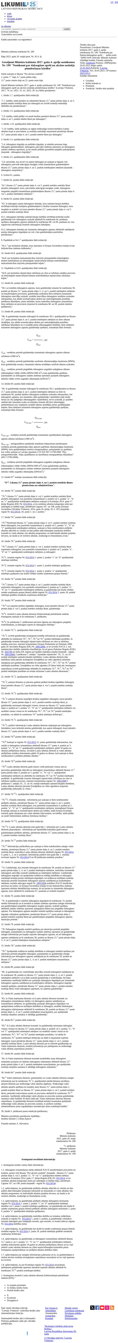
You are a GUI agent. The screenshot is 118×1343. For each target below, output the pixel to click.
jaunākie (11, 21)
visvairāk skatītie (14, 19)
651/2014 (27, 504)
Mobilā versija (71, 1308)
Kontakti (49, 1318)
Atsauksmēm (51, 1313)
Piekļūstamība (71, 1318)
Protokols (90, 86)
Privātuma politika (73, 1313)
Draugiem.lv (12, 1300)
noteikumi (90, 63)
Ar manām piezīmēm (16, 1285)
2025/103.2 (85, 73)
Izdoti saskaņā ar (93, 83)
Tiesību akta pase (88, 45)
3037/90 (8, 652)
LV (112, 2)
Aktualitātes (50, 1310)
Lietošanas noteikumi (74, 1310)
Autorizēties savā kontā (11, 34)
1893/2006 (40, 646)
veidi (9, 13)
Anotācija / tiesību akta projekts (100, 88)
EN (116, 2)
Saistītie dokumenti (88, 76)
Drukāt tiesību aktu (15, 1290)
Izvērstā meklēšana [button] (9, 32)
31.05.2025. (85, 68)
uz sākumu (6, 26)
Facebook (11, 1298)
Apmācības (50, 1316)
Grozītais (90, 80)
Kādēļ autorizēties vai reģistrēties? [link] (16, 39)
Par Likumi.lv (51, 1308)
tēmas (9, 16)
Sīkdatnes (69, 1316)
